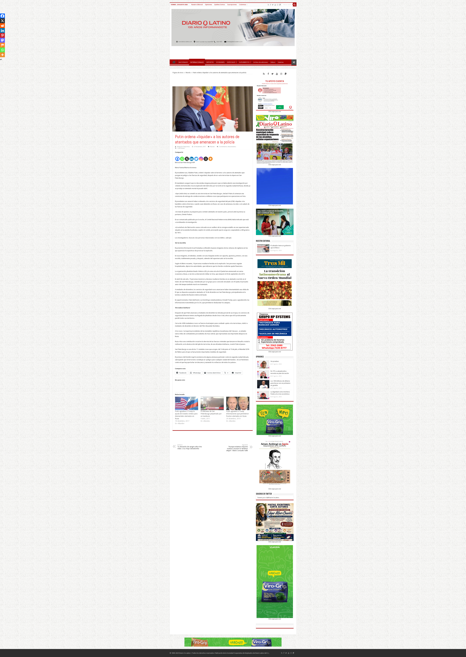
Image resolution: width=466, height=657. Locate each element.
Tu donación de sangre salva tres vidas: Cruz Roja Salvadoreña (189, 447)
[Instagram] (201, 157)
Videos (272, 62)
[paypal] (280, 4)
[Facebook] (270, 4)
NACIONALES (183, 62)
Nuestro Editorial (197, 4)
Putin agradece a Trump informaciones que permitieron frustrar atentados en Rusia (237, 413)
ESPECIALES (231, 62)
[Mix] (2, 45)
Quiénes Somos (219, 4)
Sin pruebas (274, 361)
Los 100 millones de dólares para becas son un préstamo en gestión (280, 383)
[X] (187, 157)
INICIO (174, 61)
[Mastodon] (2, 40)
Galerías (281, 62)
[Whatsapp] (182, 157)
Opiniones (208, 4)
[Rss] (268, 4)
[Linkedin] (191, 157)
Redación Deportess (183, 146)
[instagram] (278, 4)
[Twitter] (273, 4)
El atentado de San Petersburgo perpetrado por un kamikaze (211, 413)
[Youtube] (275, 4)
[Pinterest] (2, 35)
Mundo (188, 72)
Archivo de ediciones (260, 62)
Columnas (242, 4)
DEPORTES (210, 62)
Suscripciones (232, 4)
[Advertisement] (233, 51)
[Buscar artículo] (294, 4)
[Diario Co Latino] (233, 27)
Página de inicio (178, 72)
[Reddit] (2, 25)
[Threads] (206, 157)
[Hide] (1, 59)
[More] (210, 157)
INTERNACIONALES (197, 62)
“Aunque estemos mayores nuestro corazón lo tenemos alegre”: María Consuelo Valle (237, 447)
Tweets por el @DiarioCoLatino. (268, 497)
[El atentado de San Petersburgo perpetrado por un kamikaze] (212, 403)
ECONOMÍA (220, 62)
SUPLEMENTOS (244, 62)
